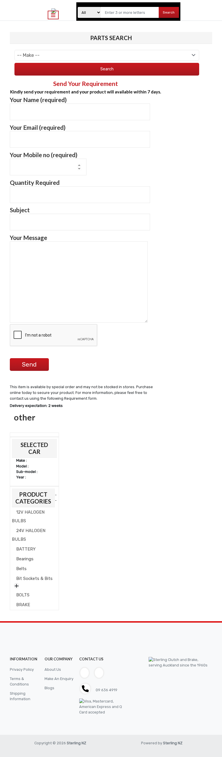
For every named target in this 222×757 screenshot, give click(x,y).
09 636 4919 (106, 690)
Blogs (49, 688)
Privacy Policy (22, 669)
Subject (20, 209)
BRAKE (23, 604)
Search (169, 12)
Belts (21, 568)
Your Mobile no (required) (43, 154)
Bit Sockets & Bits (34, 578)
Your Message (28, 237)
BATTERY (26, 549)
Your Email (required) (38, 127)
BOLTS (22, 595)
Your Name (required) (38, 99)
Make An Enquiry (59, 679)
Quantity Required (35, 182)
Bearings (25, 558)
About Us (53, 669)
